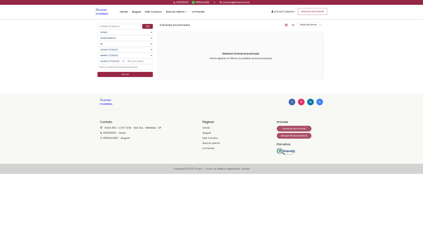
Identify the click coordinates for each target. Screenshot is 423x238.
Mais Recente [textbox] (308, 24)
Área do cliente (211, 143)
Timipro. (199, 168)
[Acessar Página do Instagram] (301, 102)
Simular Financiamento (294, 135)
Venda (124, 11)
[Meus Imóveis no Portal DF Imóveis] (286, 154)
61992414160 (202, 2)
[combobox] (309, 24)
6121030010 (182, 2)
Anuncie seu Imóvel (312, 11)
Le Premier (198, 11)
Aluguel (136, 11)
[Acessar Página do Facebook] (292, 102)
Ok (147, 26)
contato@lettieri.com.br (236, 2)
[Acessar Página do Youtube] (310, 102)
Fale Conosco (153, 11)
